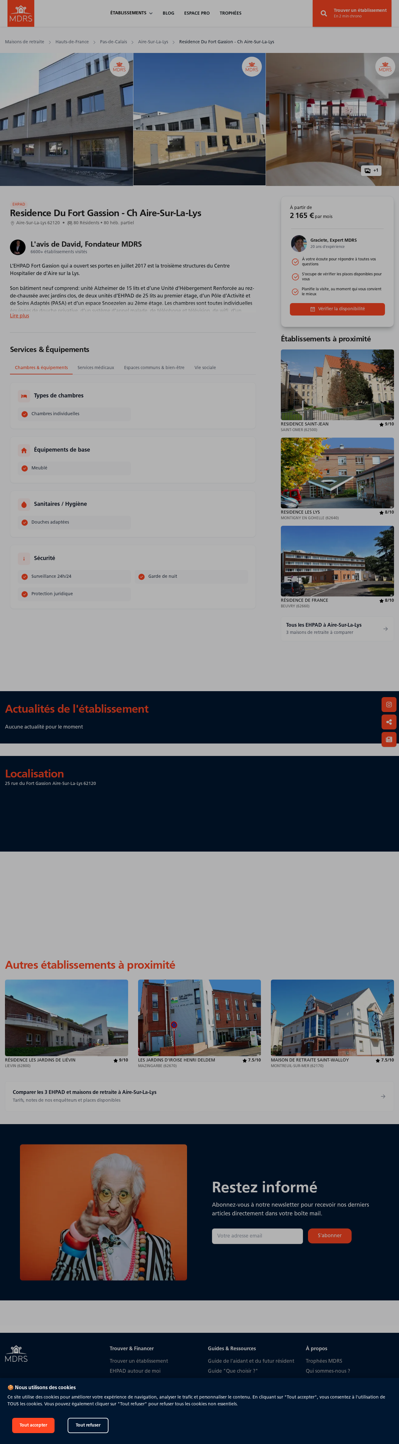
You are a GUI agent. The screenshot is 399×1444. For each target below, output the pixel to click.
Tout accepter (33, 1425)
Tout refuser (88, 1425)
